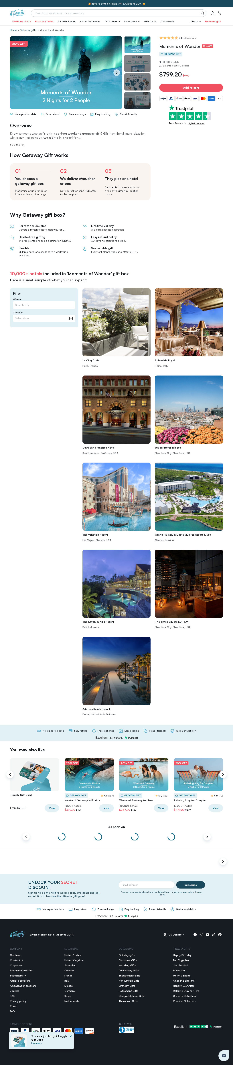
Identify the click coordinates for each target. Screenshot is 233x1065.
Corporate (167, 21)
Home (13, 30)
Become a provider (21, 970)
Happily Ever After (183, 985)
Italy (66, 980)
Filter (17, 293)
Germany (69, 990)
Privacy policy (18, 1001)
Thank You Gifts (128, 1001)
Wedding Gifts (21, 21)
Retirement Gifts (128, 990)
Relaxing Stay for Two (186, 990)
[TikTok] (214, 935)
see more (17, 144)
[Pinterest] (220, 935)
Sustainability (18, 975)
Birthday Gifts (44, 21)
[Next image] (137, 107)
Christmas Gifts (128, 960)
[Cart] (219, 13)
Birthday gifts (127, 955)
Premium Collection (184, 1001)
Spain (67, 995)
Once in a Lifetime (184, 980)
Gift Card (150, 21)
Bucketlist (179, 970)
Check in (18, 312)
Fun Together (181, 960)
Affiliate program (20, 980)
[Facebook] (195, 935)
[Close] (71, 1041)
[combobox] (44, 305)
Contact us (16, 960)
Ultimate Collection (184, 995)
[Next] (116, 72)
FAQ (12, 1011)
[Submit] (203, 13)
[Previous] (10, 774)
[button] (112, 21)
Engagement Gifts (129, 975)
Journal (14, 990)
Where (17, 299)
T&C (12, 995)
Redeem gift (213, 21)
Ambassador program (23, 985)
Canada (69, 970)
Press (13, 1006)
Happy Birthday (182, 955)
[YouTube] (207, 935)
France (68, 975)
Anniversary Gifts (129, 970)
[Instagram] (201, 935)
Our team (15, 955)
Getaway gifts (28, 30)
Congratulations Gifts (132, 995)
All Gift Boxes (66, 21)
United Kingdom (74, 960)
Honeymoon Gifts (129, 980)
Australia (69, 965)
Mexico (68, 985)
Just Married (180, 965)
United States (72, 955)
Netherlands (71, 1001)
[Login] (212, 13)
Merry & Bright (181, 975)
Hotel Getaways (90, 21)
